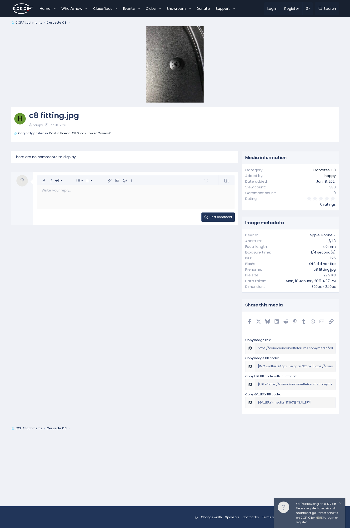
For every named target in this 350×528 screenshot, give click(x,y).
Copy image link (257, 340)
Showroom (176, 8)
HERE (319, 518)
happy (38, 125)
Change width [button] (211, 517)
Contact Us (250, 517)
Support (223, 8)
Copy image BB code (261, 358)
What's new (71, 8)
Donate (203, 8)
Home (45, 8)
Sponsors (232, 517)
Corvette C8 (324, 169)
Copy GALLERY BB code (262, 394)
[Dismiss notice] (340, 504)
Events (129, 8)
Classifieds (102, 8)
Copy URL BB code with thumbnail (270, 376)
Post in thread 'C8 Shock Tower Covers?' (80, 133)
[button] (55, 8)
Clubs (151, 8)
